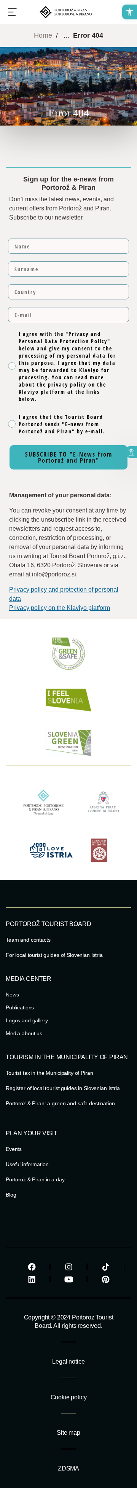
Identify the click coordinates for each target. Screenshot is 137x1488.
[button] (129, 12)
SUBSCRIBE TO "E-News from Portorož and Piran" (68, 457)
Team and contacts (28, 940)
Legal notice (68, 1361)
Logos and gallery (27, 1020)
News (12, 994)
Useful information (27, 1164)
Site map (68, 1432)
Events (14, 1149)
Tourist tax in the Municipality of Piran (49, 1073)
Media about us (24, 1033)
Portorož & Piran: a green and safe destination (60, 1103)
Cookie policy (69, 1397)
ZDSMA (68, 1468)
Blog (11, 1195)
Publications (20, 1007)
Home (43, 35)
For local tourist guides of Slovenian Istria (54, 955)
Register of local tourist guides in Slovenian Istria (63, 1088)
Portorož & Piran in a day (35, 1179)
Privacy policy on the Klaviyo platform (59, 608)
